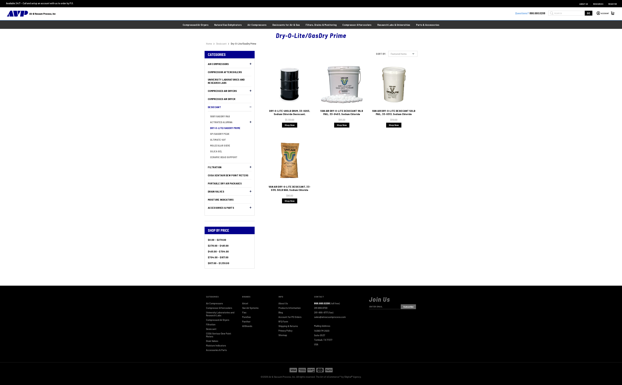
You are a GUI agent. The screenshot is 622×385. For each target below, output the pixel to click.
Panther (246, 321)
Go (588, 13)
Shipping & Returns (288, 326)
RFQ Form (283, 321)
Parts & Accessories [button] (427, 24)
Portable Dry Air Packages (225, 183)
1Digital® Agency (352, 376)
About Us (583, 4)
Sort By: (381, 53)
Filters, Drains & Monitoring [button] (321, 24)
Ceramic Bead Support (223, 157)
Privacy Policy (285, 330)
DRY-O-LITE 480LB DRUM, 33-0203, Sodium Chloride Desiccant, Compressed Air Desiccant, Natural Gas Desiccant (290, 115)
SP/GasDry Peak (219, 133)
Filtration (214, 167)
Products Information (289, 307)
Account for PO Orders (289, 316)
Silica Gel (216, 151)
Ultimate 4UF (218, 139)
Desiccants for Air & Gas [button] (286, 24)
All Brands (247, 326)
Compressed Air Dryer (221, 98)
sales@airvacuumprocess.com (330, 316)
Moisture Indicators (221, 199)
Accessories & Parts (221, 207)
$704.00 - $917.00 (218, 257)
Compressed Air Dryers (222, 90)
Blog (280, 312)
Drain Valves (216, 191)
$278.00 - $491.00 (218, 245)
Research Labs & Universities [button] (393, 24)
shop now (290, 125)
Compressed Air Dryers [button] (195, 24)
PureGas (246, 316)
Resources (598, 4)
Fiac (244, 312)
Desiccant (214, 107)
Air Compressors (218, 63)
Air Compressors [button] (257, 24)
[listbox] (402, 54)
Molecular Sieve (220, 145)
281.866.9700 (320, 307)
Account (605, 13)
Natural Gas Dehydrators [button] (228, 24)
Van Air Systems (250, 307)
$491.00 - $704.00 (218, 251)
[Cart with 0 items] (613, 13)
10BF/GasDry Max (220, 116)
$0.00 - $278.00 (217, 239)
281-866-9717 (323, 312)
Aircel (245, 303)
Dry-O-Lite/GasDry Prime (225, 128)
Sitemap (282, 335)
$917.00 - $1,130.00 (218, 263)
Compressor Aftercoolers (225, 72)
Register (612, 4)
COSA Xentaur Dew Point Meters (228, 175)
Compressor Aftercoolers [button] (356, 24)
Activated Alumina (221, 122)
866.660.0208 (537, 13)
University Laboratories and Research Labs (226, 81)
